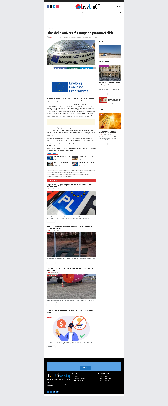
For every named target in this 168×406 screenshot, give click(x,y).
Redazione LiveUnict (104, 376)
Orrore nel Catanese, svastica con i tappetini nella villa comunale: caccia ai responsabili (69, 227)
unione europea (58, 176)
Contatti (85, 1)
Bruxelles (81, 170)
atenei (60, 170)
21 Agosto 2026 (56, 188)
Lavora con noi (77, 382)
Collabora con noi (75, 1)
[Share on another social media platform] (94, 68)
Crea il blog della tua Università (81, 384)
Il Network (49, 1)
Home (55, 12)
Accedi (119, 6)
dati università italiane (68, 172)
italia (61, 174)
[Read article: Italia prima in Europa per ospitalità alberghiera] (49, 164)
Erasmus (70, 37)
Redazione (50, 188)
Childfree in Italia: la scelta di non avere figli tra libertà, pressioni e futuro (70, 311)
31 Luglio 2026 (108, 85)
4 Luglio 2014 (60, 37)
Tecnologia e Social (52, 275)
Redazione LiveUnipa (104, 380)
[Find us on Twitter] (51, 6)
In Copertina (110, 12)
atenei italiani (74, 170)
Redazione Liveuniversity (105, 378)
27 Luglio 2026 (111, 103)
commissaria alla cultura (89, 170)
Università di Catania (70, 12)
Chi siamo (76, 376)
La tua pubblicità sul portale (80, 378)
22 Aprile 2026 (82, 165)
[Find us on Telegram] (54, 6)
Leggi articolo (51, 221)
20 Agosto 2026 (58, 314)
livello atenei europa (83, 174)
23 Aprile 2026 (57, 165)
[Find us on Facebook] (48, 6)
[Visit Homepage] (88, 7)
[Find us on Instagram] (57, 6)
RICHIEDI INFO (85, 367)
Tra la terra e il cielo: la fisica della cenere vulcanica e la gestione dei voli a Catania (70, 269)
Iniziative (53, 1)
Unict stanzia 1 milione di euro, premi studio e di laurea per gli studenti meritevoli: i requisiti (114, 100)
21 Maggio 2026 (57, 159)
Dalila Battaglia (51, 314)
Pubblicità (81, 1)
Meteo (101, 114)
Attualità (80, 12)
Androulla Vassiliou (54, 170)
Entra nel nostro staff (78, 380)
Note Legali (50, 387)
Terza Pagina (101, 12)
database (60, 172)
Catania (60, 12)
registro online (50, 176)
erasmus (82, 172)
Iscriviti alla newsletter (105, 384)
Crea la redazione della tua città (107, 382)
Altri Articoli (71, 352)
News (73, 37)
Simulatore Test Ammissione (66, 1)
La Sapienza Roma (67, 174)
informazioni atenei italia (52, 174)
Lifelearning (75, 174)
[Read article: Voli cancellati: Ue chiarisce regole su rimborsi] (75, 164)
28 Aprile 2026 (82, 159)
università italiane (67, 176)
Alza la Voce (58, 1)
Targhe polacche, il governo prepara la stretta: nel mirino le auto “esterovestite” (69, 186)
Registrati (90, 1)
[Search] (120, 13)
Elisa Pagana (53, 37)
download (77, 172)
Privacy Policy (112, 395)
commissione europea (52, 172)
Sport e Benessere (90, 12)
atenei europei (67, 170)
